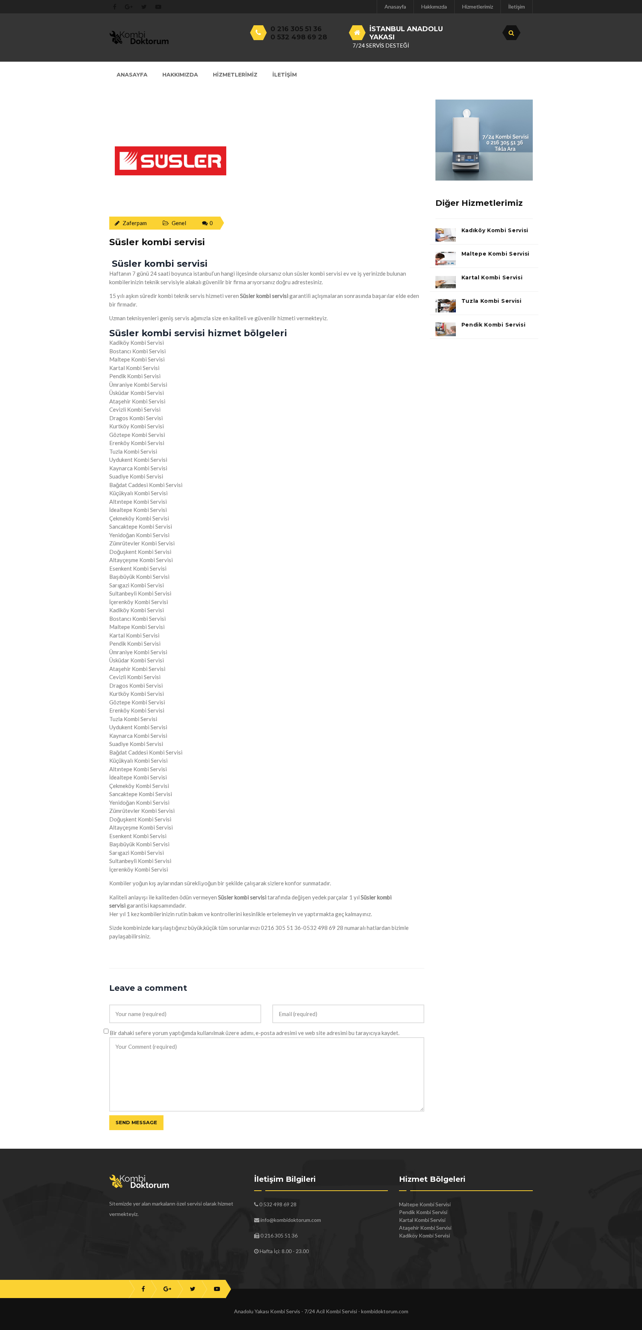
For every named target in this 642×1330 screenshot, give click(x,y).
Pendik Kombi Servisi (493, 324)
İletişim (516, 6)
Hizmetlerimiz (477, 6)
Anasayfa (395, 6)
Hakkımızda (434, 6)
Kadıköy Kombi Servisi (495, 230)
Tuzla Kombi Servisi (491, 301)
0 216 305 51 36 (296, 29)
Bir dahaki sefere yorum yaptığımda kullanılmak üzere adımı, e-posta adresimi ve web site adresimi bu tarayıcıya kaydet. (254, 1032)
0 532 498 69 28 (298, 37)
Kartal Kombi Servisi (492, 277)
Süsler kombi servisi (157, 242)
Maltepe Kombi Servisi (495, 253)
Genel (179, 223)
